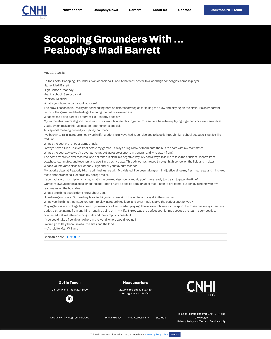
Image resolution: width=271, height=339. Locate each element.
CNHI (34, 12)
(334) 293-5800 (78, 289)
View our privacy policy (156, 334)
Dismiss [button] (175, 335)
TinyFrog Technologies (75, 317)
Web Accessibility (138, 317)
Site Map (161, 317)
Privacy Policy (113, 317)
